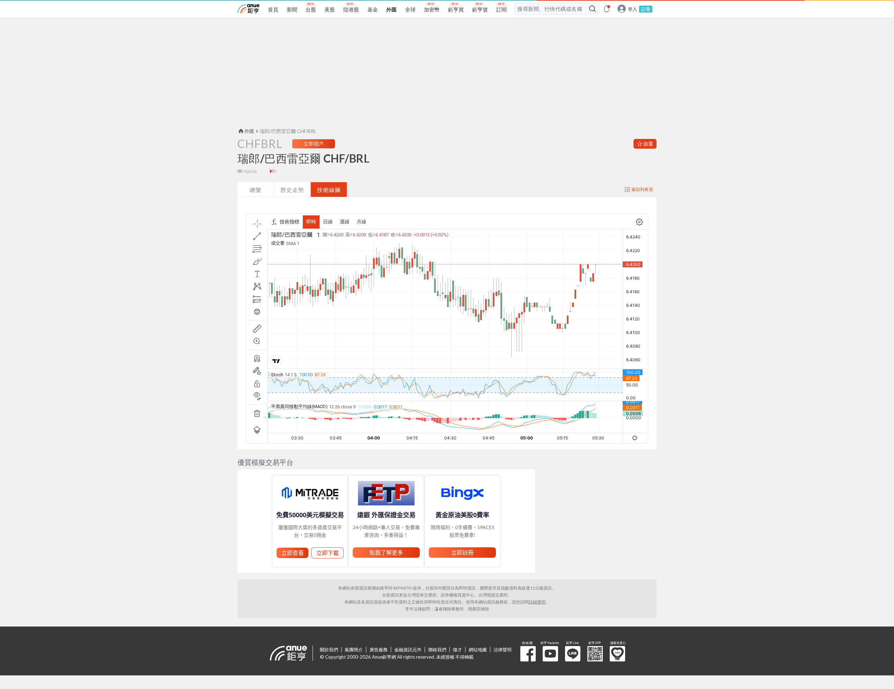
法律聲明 (502, 649)
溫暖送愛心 (617, 653)
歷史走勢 (292, 189)
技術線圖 (329, 189)
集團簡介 (354, 649)
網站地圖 (478, 649)
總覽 (256, 189)
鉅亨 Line (572, 653)
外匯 (249, 131)
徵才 (457, 649)
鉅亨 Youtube (550, 653)
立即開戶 (313, 144)
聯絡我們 (437, 649)
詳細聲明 (537, 602)
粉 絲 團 (528, 653)
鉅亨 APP (595, 653)
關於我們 (329, 649)
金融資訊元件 (408, 649)
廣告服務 (378, 649)
